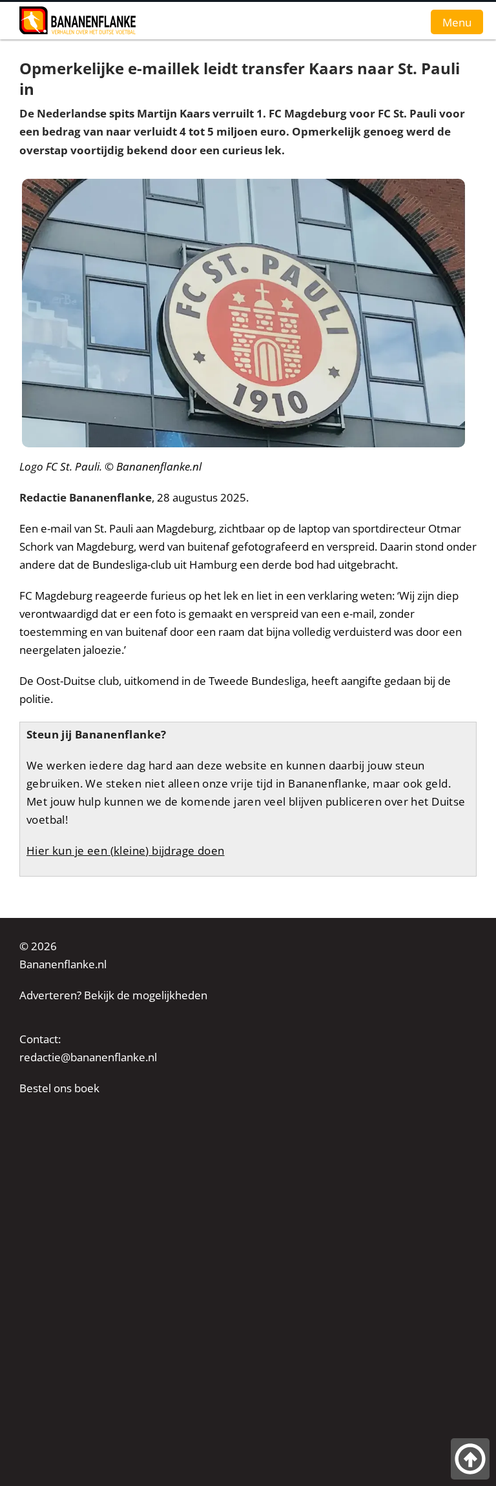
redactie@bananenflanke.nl (88, 1057)
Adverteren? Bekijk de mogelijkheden (113, 995)
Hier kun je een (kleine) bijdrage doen (125, 850)
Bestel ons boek (59, 1088)
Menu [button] (456, 22)
